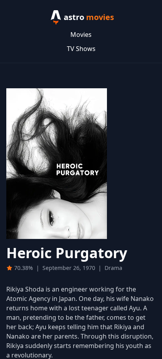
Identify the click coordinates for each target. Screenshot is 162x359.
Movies (81, 34)
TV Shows (81, 48)
